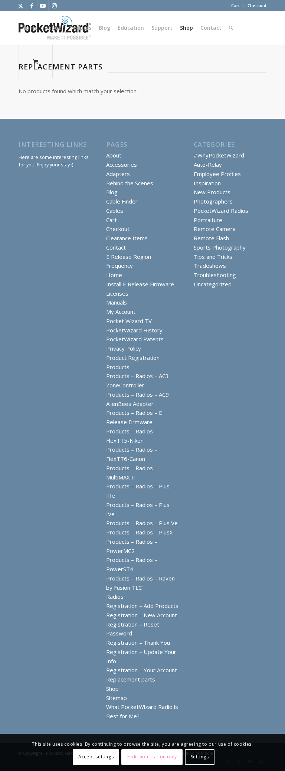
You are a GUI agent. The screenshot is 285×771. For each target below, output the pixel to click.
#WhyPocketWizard (219, 155)
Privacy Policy (123, 348)
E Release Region (128, 256)
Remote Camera (215, 228)
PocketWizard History (134, 330)
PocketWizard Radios (221, 210)
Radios (115, 596)
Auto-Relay (208, 164)
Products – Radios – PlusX (139, 532)
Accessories (121, 164)
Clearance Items (127, 238)
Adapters (118, 174)
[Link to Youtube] (42, 5)
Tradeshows (210, 265)
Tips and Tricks (213, 256)
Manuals (116, 302)
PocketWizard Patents (135, 339)
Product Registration (133, 357)
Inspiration (207, 183)
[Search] (231, 28)
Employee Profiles (217, 174)
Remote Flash (211, 238)
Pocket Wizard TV (129, 321)
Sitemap (116, 698)
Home (114, 275)
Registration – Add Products (142, 605)
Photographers (213, 201)
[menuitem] (235, 5)
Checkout (257, 5)
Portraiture (208, 220)
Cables (114, 210)
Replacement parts (130, 679)
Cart (235, 5)
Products (118, 367)
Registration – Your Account (141, 670)
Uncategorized (213, 284)
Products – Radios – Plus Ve (142, 523)
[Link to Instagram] (54, 5)
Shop (112, 688)
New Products (212, 192)
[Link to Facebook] (31, 5)
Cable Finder (122, 201)
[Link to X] (20, 5)
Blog (112, 192)
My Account (120, 311)
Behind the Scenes (129, 183)
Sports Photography (220, 247)
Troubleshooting (215, 275)
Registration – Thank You (138, 642)
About (113, 155)
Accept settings (96, 757)
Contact (116, 247)
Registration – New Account (141, 615)
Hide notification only (152, 757)
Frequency (119, 265)
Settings (200, 757)
